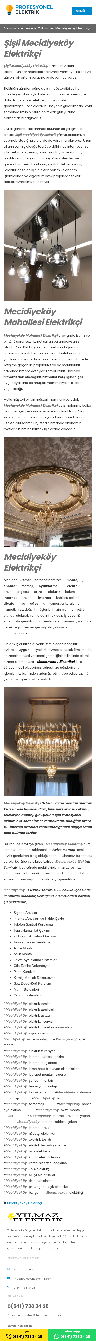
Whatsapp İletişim (25, 1269)
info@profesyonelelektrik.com (33, 1279)
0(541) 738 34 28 (24, 1288)
